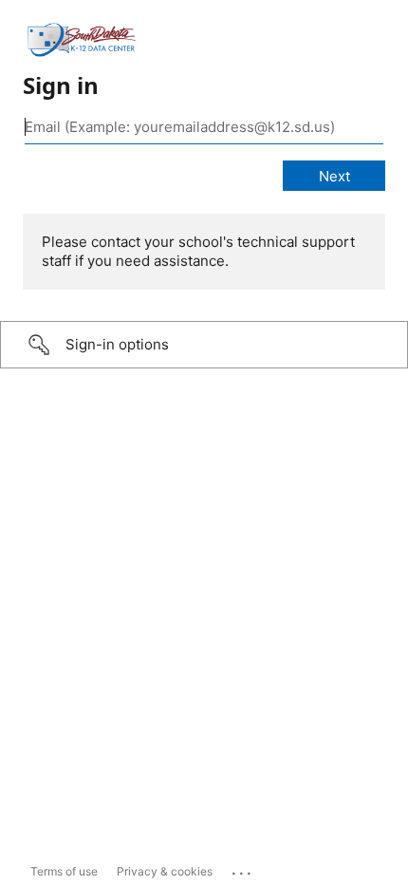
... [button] (243, 868)
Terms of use (64, 871)
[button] (204, 344)
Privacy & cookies (165, 871)
